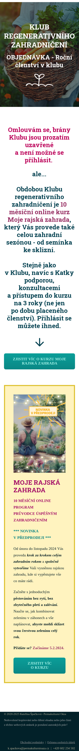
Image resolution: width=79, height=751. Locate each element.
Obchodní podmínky (32, 742)
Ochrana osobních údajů (61, 742)
